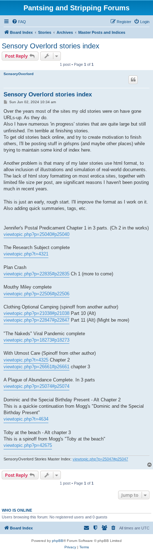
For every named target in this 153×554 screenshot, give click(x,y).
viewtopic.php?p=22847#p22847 (36, 320)
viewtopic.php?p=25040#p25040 (36, 234)
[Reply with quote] (133, 79)
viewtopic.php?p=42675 (28, 445)
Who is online (17, 510)
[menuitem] (19, 21)
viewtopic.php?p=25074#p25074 (36, 386)
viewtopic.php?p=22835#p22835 (36, 273)
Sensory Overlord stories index (50, 46)
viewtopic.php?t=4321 (26, 254)
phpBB (57, 541)
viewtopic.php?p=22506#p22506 (36, 293)
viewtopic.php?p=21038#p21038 (36, 313)
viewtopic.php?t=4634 (26, 419)
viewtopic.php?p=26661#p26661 (36, 366)
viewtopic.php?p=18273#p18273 (36, 340)
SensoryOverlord (18, 74)
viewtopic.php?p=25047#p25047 (100, 459)
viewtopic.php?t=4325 (26, 360)
